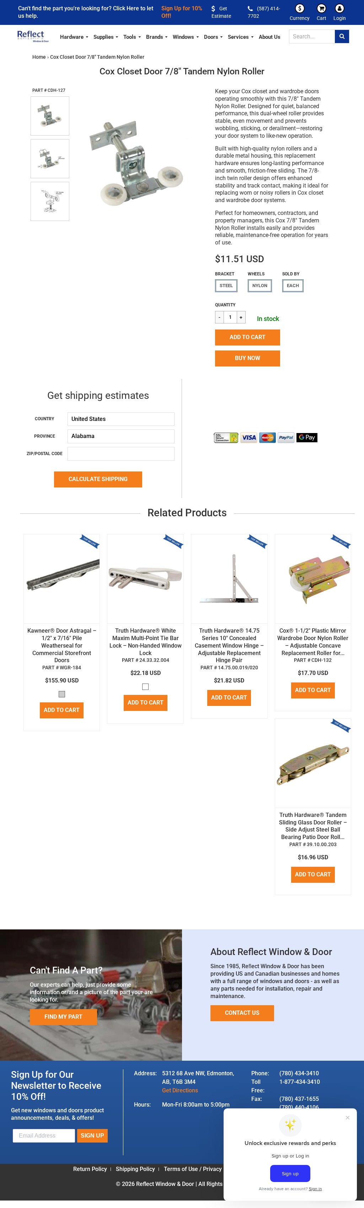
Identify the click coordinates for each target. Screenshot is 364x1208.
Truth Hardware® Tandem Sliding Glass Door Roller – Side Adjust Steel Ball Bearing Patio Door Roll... (313, 826)
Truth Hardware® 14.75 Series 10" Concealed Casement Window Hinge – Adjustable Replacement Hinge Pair (229, 645)
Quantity (225, 304)
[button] (247, 337)
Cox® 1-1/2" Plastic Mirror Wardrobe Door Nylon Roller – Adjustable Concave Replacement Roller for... (312, 641)
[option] (138, 163)
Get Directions (180, 1090)
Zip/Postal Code (45, 453)
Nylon (259, 285)
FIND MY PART (63, 1016)
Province (44, 436)
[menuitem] (74, 36)
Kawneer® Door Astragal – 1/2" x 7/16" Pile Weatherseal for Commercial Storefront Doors (61, 645)
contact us (242, 1012)
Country (44, 418)
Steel (226, 285)
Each (293, 285)
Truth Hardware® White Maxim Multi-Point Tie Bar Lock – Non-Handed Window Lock (145, 641)
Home (39, 57)
